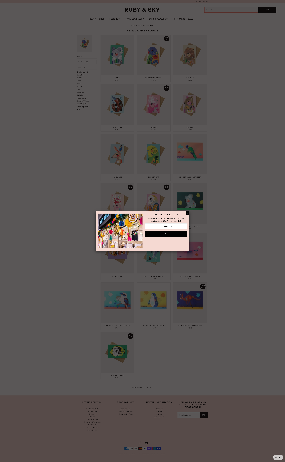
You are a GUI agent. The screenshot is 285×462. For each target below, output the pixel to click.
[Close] (187, 213)
